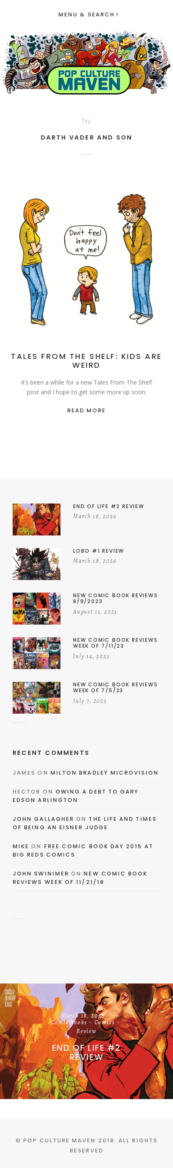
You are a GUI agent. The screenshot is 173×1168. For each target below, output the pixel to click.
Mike (21, 846)
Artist (95, 261)
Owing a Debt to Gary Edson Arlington (76, 796)
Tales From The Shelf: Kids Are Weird (86, 361)
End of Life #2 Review (86, 1052)
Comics (121, 261)
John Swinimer (41, 874)
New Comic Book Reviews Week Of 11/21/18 (80, 878)
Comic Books (69, 1023)
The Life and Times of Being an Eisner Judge (85, 823)
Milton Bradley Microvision (104, 773)
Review (86, 1031)
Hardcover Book (86, 269)
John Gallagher (43, 819)
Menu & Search (86, 14)
